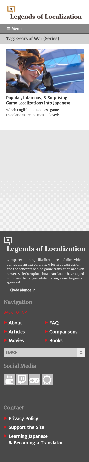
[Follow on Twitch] (22, 379)
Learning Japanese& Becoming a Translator (36, 439)
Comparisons (63, 332)
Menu (16, 28)
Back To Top (15, 312)
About (15, 323)
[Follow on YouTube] (9, 379)
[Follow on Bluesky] (47, 379)
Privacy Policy (23, 418)
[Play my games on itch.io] (34, 379)
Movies (16, 340)
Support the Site (26, 427)
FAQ (54, 323)
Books (56, 340)
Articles (17, 332)
